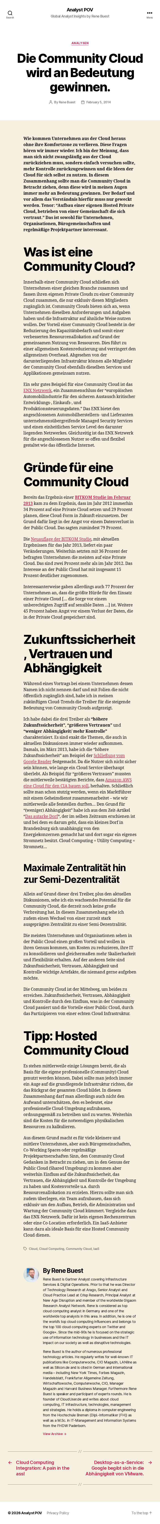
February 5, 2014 (98, 102)
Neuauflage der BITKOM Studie (61, 539)
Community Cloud (79, 1249)
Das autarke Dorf (41, 816)
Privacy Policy (58, 1513)
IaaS (96, 1249)
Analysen (80, 43)
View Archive (54, 1434)
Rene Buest (67, 102)
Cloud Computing (51, 1249)
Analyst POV (80, 9)
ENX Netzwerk (37, 390)
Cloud (33, 1249)
